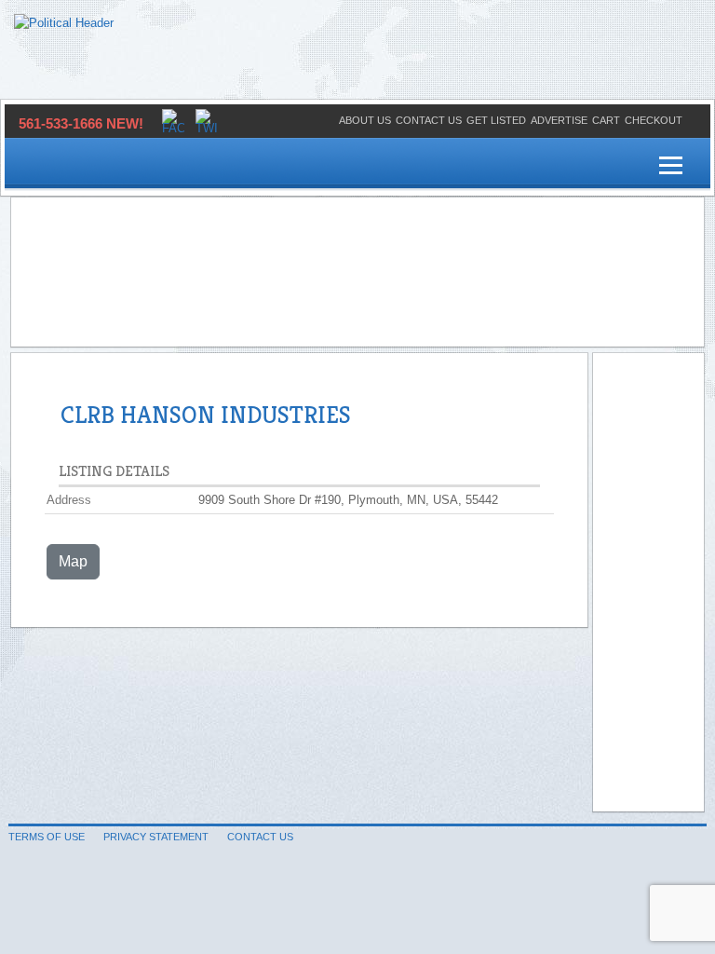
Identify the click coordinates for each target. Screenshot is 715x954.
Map (73, 561)
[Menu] (670, 166)
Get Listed (496, 120)
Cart (606, 120)
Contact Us (429, 120)
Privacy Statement (156, 836)
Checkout (653, 120)
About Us (365, 120)
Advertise (559, 120)
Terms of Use (46, 836)
